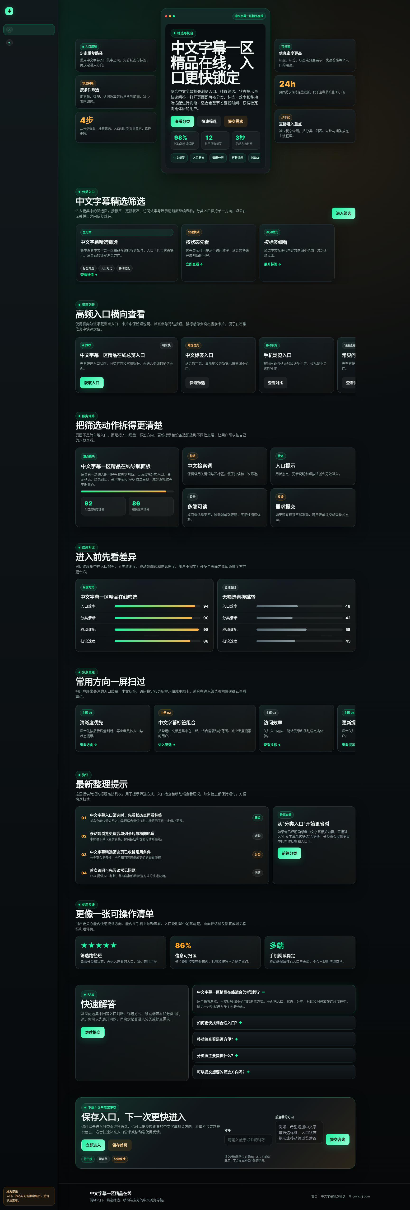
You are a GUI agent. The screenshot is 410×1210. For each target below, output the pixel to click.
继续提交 (92, 1032)
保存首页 (119, 1145)
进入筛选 (343, 213)
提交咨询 (337, 1139)
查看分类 (182, 121)
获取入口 (91, 382)
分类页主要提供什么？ (216, 1055)
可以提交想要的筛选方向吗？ (221, 1072)
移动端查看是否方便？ (216, 1039)
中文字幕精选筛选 (333, 1196)
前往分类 (289, 853)
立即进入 (93, 1145)
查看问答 (353, 382)
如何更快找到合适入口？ (218, 1022)
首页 (314, 1196)
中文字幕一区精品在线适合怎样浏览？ (229, 992)
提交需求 (235, 121)
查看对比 (275, 382)
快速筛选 (209, 121)
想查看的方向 (284, 1117)
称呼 (227, 1130)
